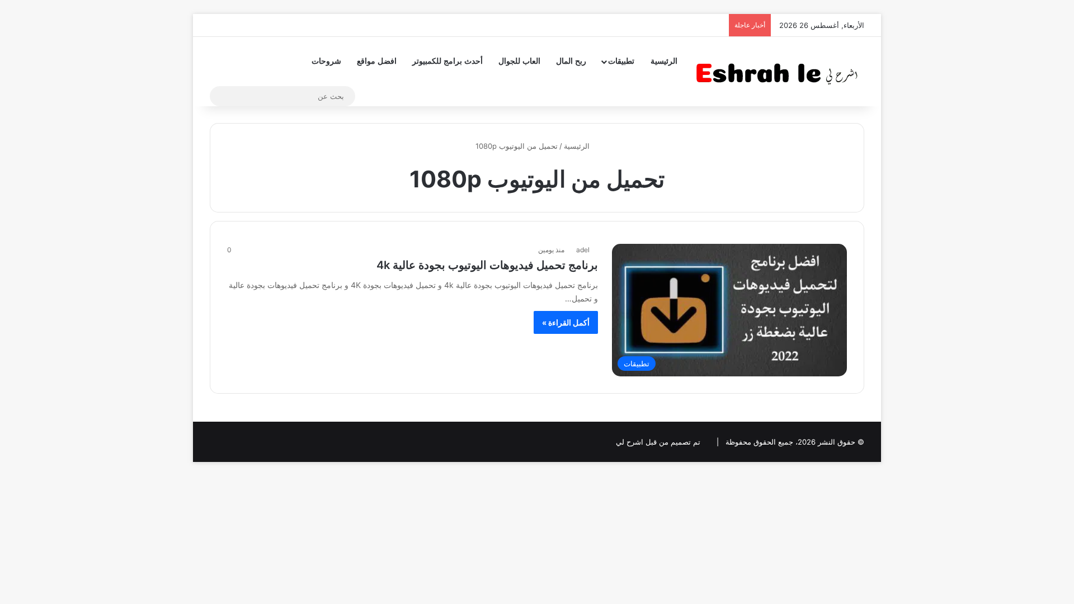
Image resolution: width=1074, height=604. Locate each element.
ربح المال (571, 61)
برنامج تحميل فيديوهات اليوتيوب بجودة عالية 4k (487, 265)
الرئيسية (664, 61)
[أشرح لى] (780, 71)
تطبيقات (621, 61)
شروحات (326, 61)
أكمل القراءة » (566, 322)
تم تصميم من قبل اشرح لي (658, 441)
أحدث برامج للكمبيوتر (447, 61)
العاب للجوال (519, 61)
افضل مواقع (377, 61)
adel (583, 250)
